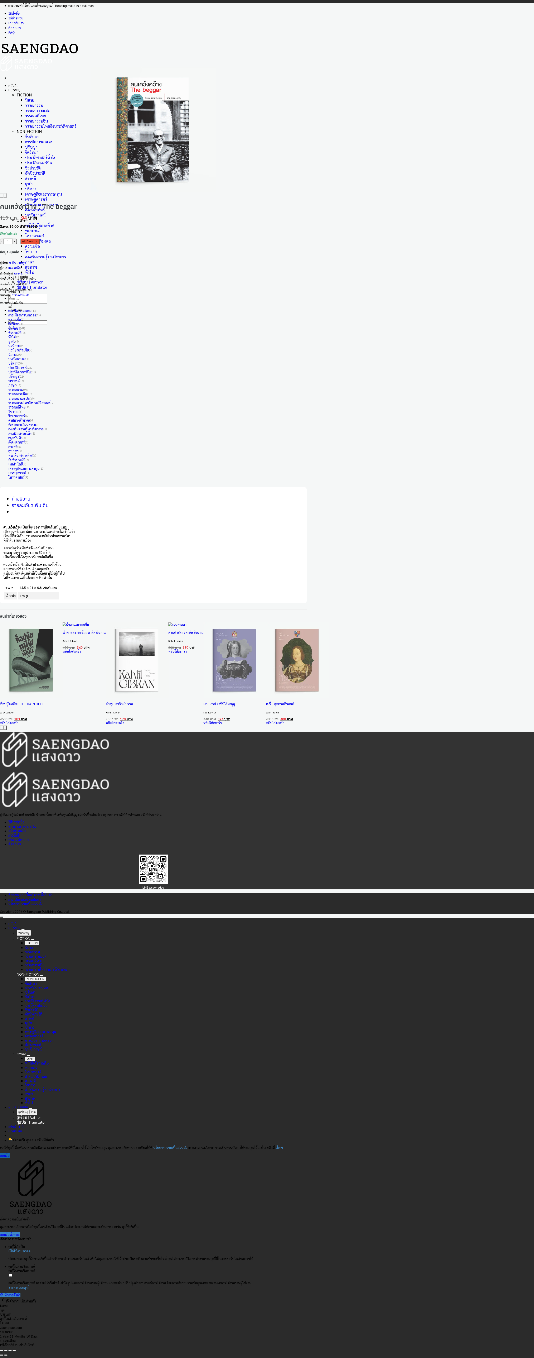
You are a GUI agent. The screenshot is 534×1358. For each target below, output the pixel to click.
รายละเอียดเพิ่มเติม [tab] (30, 505)
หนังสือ (13, 85)
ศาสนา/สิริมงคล (19, 420)
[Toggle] (23, 929)
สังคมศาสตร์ (16, 442)
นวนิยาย (14, 346)
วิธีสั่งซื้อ (14, 13)
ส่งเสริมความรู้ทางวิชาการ (45, 256)
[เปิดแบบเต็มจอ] (6, 1350)
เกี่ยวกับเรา (16, 23)
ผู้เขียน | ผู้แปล (18, 1107)
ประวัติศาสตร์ (17, 367)
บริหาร (31, 188)
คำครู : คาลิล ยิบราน (119, 704)
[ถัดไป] (6, 1355)
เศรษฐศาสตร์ (36, 199)
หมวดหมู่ (14, 90)
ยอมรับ (5, 1155)
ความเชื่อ (32, 246)
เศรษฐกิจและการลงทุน (43, 193)
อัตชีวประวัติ (35, 173)
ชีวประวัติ (33, 167)
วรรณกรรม (34, 105)
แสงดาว (18, 273)
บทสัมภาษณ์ (17, 359)
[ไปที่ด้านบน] (1, 917)
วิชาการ (31, 251)
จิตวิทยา (31, 152)
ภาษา (29, 261)
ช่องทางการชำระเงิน (22, 826)
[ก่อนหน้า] (1, 1355)
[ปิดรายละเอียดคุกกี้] (3, 1301)
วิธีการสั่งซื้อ (16, 822)
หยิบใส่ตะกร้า (30, 241)
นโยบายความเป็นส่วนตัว (25, 904)
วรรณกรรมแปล (37, 110)
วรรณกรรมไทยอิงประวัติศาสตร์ (50, 126)
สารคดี (30, 178)
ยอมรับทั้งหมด (10, 1234)
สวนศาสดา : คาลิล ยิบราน (185, 632)
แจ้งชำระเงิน (16, 292)
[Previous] (1, 195)
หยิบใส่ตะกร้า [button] (9, 723)
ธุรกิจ (29, 183)
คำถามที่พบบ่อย (19, 839)
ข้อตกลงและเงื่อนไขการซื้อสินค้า (30, 895)
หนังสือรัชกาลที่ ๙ (39, 225)
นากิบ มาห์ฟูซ (17, 262)
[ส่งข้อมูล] (10, 307)
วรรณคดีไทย (35, 115)
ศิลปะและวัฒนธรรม (22, 424)
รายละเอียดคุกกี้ (18, 1287)
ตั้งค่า (279, 1148)
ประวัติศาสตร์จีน (38, 162)
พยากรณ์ (32, 230)
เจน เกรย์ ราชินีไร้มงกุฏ (219, 704)
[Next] (5, 195)
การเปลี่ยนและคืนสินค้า (24, 899)
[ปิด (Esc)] (14, 1350)
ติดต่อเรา (14, 28)
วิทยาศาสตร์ (16, 416)
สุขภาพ (31, 266)
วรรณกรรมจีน (36, 120)
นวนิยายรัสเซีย (18, 350)
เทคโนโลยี (15, 464)
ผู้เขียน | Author (30, 281)
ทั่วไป (29, 272)
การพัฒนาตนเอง (38, 141)
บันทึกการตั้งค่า (10, 1295)
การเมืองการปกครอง (22, 315)
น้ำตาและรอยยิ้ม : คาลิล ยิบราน (84, 632)
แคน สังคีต (14, 268)
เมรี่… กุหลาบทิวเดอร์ (280, 704)
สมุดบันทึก (15, 438)
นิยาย (29, 99)
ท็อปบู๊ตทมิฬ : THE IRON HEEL (22, 704)
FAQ (11, 32)
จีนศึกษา (32, 136)
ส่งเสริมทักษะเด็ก (19, 433)
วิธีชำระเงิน (15, 18)
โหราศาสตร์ (34, 235)
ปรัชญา (31, 146)
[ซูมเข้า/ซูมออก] (1, 1350)
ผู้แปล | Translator (32, 287)
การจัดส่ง (14, 835)
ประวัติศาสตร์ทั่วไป (41, 157)
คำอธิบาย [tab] (21, 499)
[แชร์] (10, 1350)
